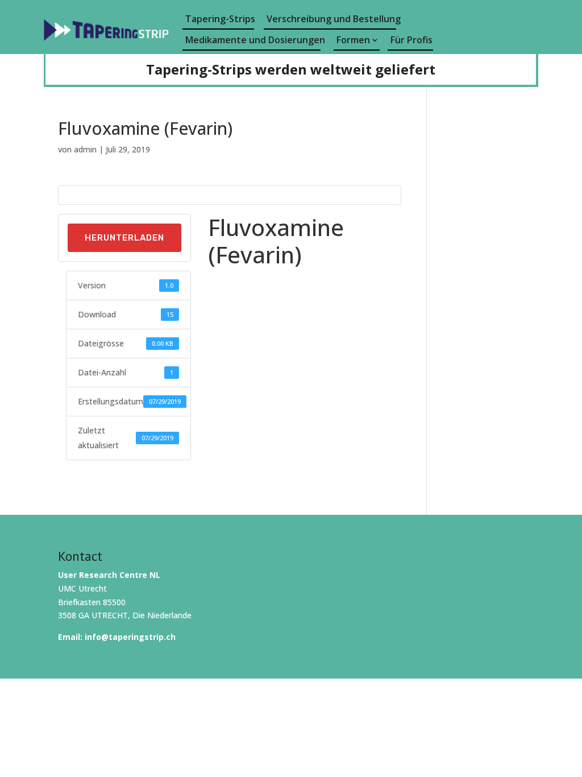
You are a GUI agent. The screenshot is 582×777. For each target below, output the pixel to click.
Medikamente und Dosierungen (253, 40)
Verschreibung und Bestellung (332, 19)
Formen (353, 40)
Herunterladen (124, 238)
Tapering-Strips (219, 19)
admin (85, 149)
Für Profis (411, 40)
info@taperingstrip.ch (130, 636)
